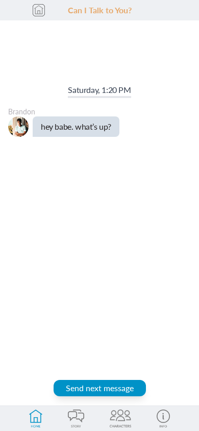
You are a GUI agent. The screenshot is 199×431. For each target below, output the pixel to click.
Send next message (100, 388)
